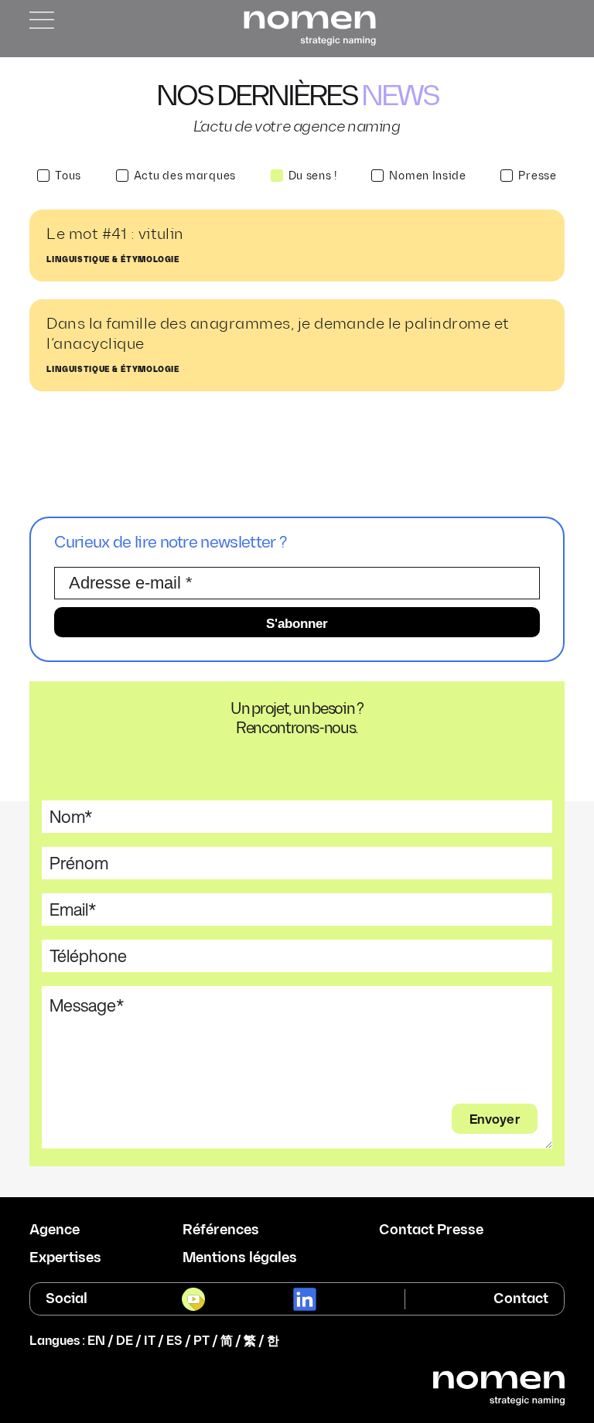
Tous (68, 176)
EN (96, 1341)
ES (174, 1341)
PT (201, 1341)
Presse (537, 176)
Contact (520, 1299)
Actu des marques (185, 176)
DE (124, 1341)
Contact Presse (431, 1230)
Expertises (65, 1258)
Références (221, 1230)
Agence (54, 1230)
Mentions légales (240, 1258)
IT (149, 1341)
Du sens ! (312, 176)
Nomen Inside (427, 176)
